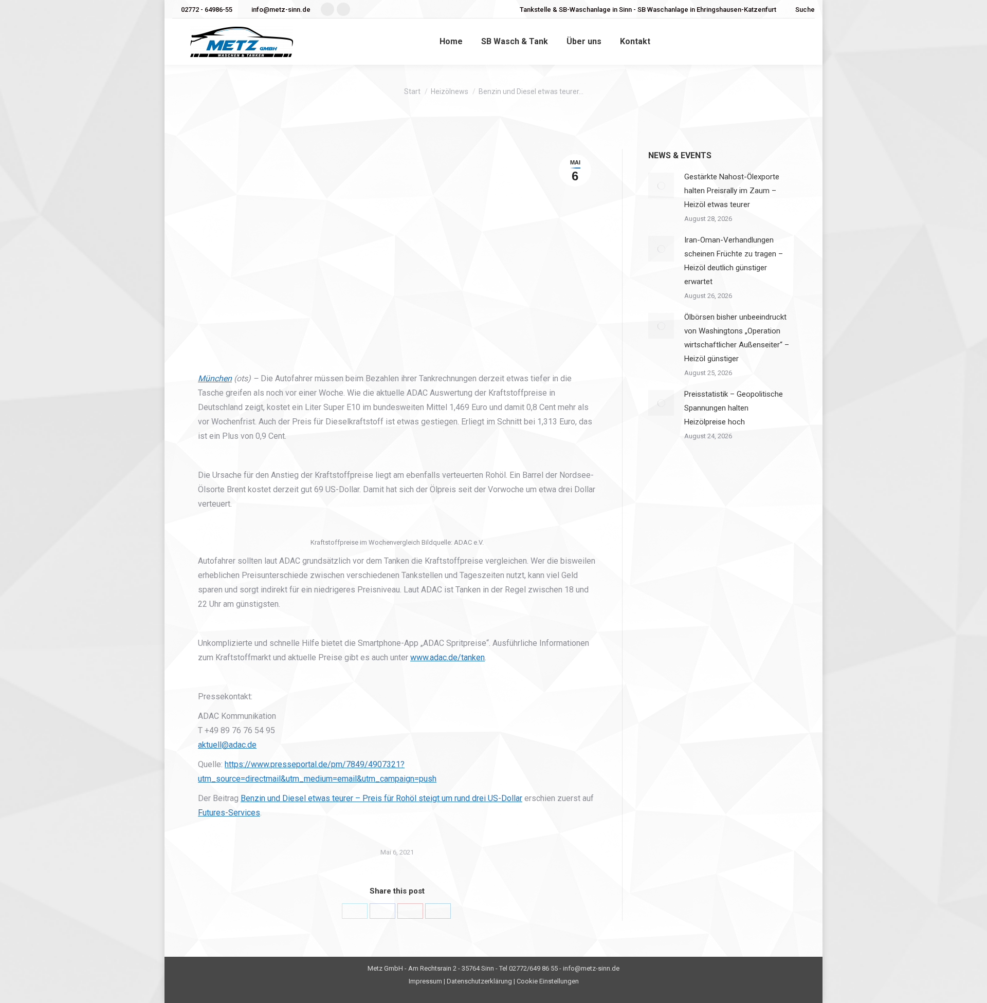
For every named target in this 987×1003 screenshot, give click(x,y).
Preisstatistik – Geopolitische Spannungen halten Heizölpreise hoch (733, 407)
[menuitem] (451, 41)
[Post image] (661, 185)
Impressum (425, 981)
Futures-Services (229, 813)
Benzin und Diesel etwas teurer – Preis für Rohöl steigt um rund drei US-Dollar (381, 798)
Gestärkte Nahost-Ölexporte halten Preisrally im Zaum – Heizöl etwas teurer (731, 190)
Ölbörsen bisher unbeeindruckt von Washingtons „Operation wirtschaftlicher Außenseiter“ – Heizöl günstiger (736, 337)
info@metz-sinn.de (280, 9)
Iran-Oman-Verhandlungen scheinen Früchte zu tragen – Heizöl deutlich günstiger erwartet (733, 260)
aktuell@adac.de (227, 745)
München (215, 378)
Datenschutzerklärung (479, 981)
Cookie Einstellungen (548, 981)
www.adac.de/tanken (447, 657)
